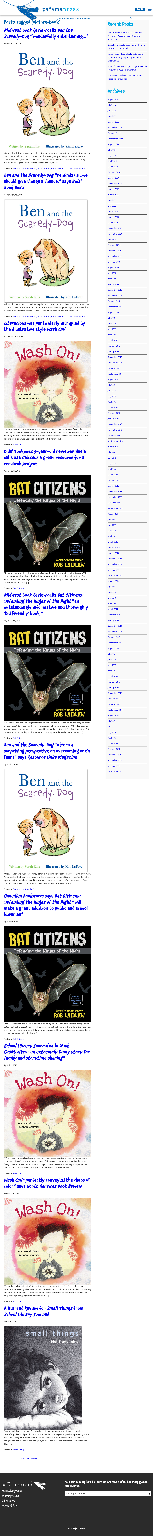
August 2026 (113, 100)
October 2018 (114, 301)
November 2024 (115, 128)
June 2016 (112, 458)
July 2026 (112, 105)
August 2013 (113, 648)
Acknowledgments (12, 1491)
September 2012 (115, 710)
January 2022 (113, 217)
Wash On (17, 445)
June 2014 (112, 592)
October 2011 (114, 766)
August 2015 (113, 514)
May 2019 (112, 273)
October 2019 (114, 262)
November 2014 (115, 564)
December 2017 (115, 357)
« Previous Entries (29, 1459)
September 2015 (115, 508)
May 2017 (112, 396)
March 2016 (113, 475)
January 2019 (113, 284)
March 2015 (113, 542)
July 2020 (112, 240)
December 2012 (115, 693)
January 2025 (113, 122)
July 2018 (111, 318)
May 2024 (112, 156)
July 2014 (111, 587)
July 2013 (111, 654)
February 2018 (114, 346)
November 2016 (115, 430)
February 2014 (114, 615)
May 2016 (112, 464)
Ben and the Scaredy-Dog (25, 168)
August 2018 (113, 312)
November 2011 (115, 760)
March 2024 (113, 167)
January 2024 (113, 178)
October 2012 (114, 704)
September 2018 (115, 307)
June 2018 (112, 324)
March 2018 (113, 340)
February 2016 (114, 480)
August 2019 (113, 268)
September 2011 (115, 772)
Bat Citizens (18, 588)
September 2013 (115, 643)
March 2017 (113, 408)
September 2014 (115, 576)
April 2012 (112, 738)
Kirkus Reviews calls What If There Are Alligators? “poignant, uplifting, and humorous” (125, 36)
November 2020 (115, 234)
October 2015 (114, 503)
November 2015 (115, 497)
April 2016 (112, 469)
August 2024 (113, 144)
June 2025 (112, 116)
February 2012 (114, 749)
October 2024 (114, 133)
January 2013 (113, 688)
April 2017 (112, 402)
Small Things (18, 1450)
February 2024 (114, 172)
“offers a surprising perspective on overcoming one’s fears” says (47, 751)
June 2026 (112, 111)
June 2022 (112, 200)
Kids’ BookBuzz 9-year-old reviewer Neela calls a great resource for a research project (45, 458)
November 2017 (115, 363)
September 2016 (115, 441)
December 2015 (115, 492)
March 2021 (113, 223)
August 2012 (113, 716)
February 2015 (114, 548)
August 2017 (113, 380)
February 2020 (114, 245)
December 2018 (115, 290)
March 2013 (113, 676)
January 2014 (113, 620)
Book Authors (44, 168)
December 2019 (115, 251)
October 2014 (114, 570)
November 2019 (115, 256)
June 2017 (112, 391)
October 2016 (114, 436)
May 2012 (112, 732)
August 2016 (113, 447)
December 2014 (115, 559)
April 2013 (112, 671)
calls (47, 1052)
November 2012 (115, 699)
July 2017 (111, 385)
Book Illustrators (59, 168)
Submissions (8, 1501)
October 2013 (114, 637)
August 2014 (113, 581)
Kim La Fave (73, 168)
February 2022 (114, 212)
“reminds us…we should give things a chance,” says (46, 182)
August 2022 (113, 195)
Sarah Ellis (83, 168)
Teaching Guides (10, 1496)
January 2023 (113, 189)
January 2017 (113, 419)
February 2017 (114, 413)
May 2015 (112, 531)
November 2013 (115, 632)
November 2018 (115, 296)
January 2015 (113, 553)
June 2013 (112, 660)
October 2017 (114, 368)
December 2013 (115, 626)
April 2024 (112, 161)
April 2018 (112, 335)
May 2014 (112, 598)
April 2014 (112, 604)
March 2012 (113, 744)
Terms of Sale (9, 1506)
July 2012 (111, 721)
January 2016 (113, 486)
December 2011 (114, 755)
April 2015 (112, 536)
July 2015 (111, 520)
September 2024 (115, 139)
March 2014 (113, 609)
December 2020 (115, 228)
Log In (140, 9)
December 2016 (115, 424)
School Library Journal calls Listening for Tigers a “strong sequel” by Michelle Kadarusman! (126, 57)
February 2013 (114, 682)
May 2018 (112, 329)
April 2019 (112, 279)
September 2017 (115, 374)
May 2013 (112, 665)
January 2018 (113, 352)
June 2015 (112, 525)
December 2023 (115, 184)
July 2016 (111, 452)
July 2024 (112, 150)
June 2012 (112, 727)
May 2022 (112, 206)
